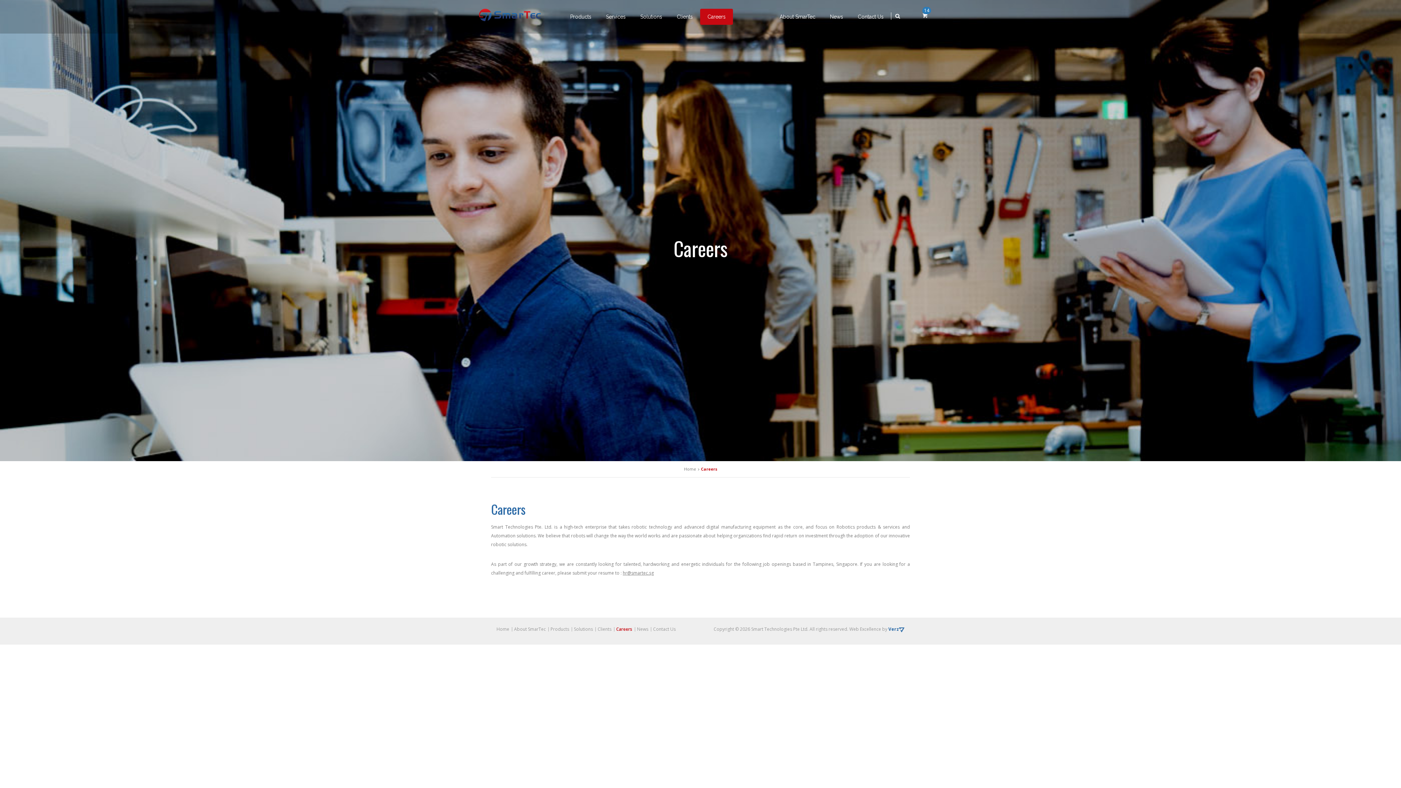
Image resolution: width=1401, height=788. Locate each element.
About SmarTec (797, 17)
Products (580, 17)
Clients (685, 17)
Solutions (651, 17)
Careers (716, 17)
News (836, 17)
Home (503, 629)
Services (616, 17)
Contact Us (871, 17)
